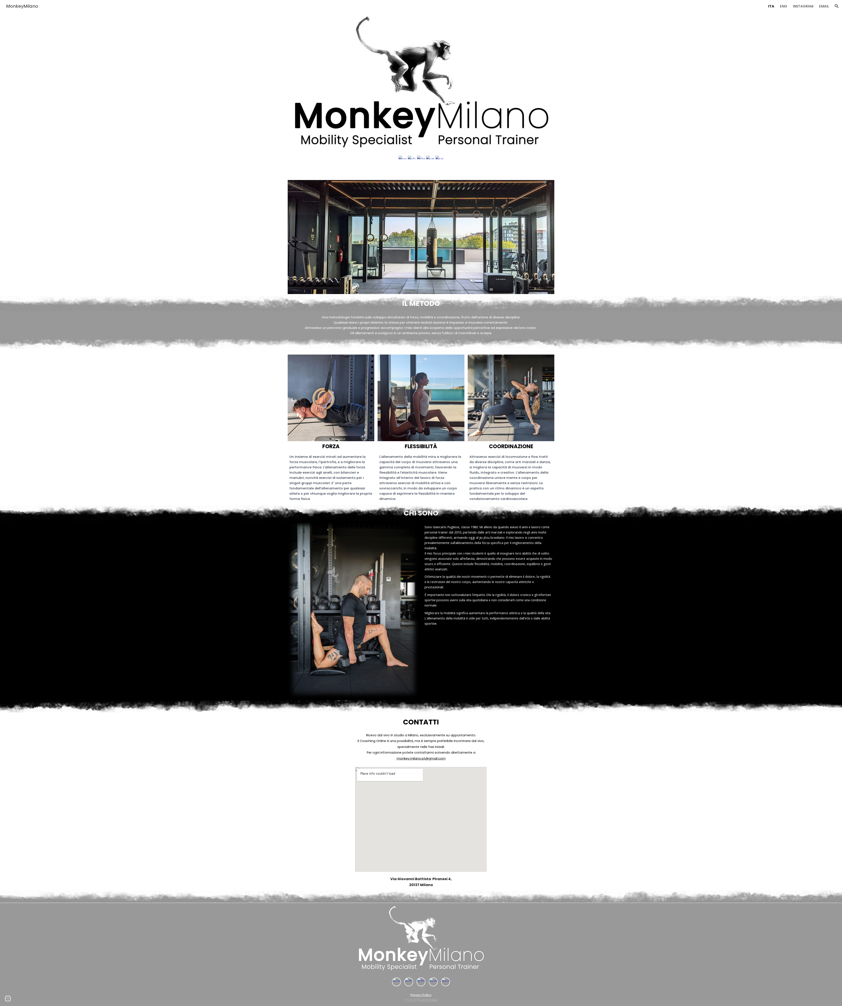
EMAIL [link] (824, 6)
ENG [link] (783, 6)
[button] (836, 6)
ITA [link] (771, 6)
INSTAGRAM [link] (803, 6)
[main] (421, 303)
